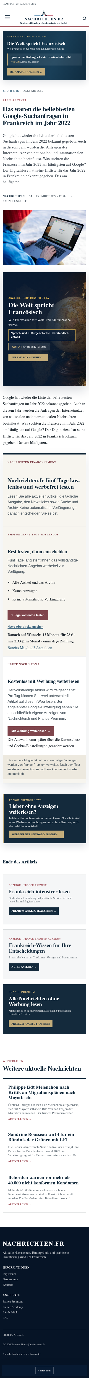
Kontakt (8, 1284)
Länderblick (10, 1312)
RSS (5, 1318)
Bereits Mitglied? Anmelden (30, 647)
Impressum (9, 1274)
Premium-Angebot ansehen (30, 1023)
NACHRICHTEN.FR (34, 1243)
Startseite (11, 90)
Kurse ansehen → (24, 967)
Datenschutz (10, 1279)
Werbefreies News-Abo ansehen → (36, 834)
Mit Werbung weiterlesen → (30, 731)
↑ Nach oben (44, 1370)
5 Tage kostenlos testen (27, 615)
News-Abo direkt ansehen (25, 626)
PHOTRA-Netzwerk (13, 1335)
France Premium (13, 1301)
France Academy (13, 1307)
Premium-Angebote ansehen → (33, 911)
